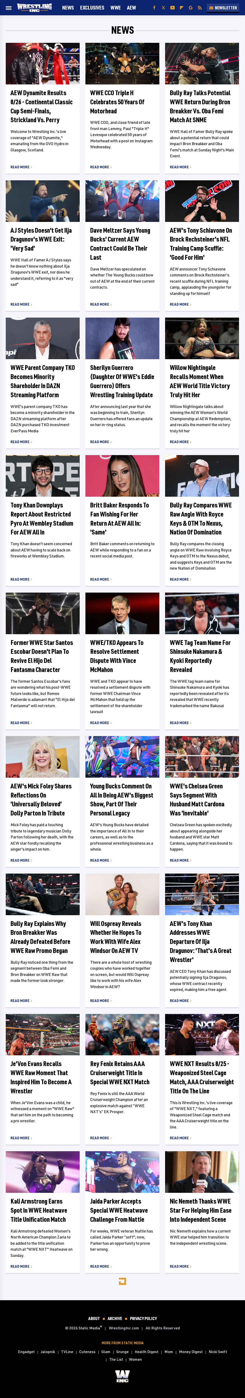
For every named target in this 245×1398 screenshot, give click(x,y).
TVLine (67, 1351)
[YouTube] (172, 8)
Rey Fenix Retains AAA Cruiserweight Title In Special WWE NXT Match (120, 1072)
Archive (115, 1318)
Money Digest (191, 1351)
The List (116, 1359)
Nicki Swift (218, 1351)
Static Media (89, 1328)
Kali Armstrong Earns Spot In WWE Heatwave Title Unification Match (39, 1210)
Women (135, 1359)
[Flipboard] (181, 8)
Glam (105, 1351)
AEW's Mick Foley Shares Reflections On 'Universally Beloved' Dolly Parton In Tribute (41, 799)
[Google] (191, 8)
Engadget (26, 1351)
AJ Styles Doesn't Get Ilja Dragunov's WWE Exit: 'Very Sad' (41, 239)
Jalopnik (48, 1351)
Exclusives (92, 7)
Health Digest (146, 1351)
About (94, 1318)
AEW (131, 7)
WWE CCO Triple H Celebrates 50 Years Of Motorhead (117, 101)
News (68, 7)
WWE (116, 7)
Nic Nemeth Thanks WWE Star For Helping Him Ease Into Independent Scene (201, 1210)
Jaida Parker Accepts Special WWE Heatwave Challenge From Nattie (119, 1210)
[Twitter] (163, 8)
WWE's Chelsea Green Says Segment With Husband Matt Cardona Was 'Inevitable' (197, 799)
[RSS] (200, 8)
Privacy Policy (143, 1318)
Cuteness (87, 1351)
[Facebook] (154, 8)
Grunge (122, 1351)
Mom (168, 1351)
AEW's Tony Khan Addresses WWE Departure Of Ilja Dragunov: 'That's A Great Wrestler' (201, 941)
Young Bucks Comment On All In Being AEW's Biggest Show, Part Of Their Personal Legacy (121, 799)
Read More (20, 167)
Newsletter (226, 7)
